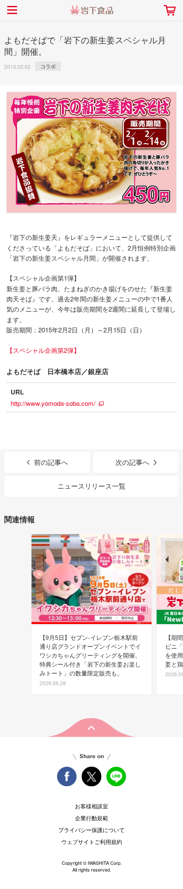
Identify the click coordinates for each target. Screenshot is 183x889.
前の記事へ (51, 462)
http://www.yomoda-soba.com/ (53, 403)
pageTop (91, 727)
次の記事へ (132, 462)
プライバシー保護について (91, 830)
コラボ (48, 66)
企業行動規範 (91, 818)
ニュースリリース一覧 (91, 486)
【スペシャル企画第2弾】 (43, 350)
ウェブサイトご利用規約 (91, 842)
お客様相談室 (91, 806)
